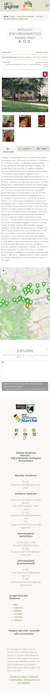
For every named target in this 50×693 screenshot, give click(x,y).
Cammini (18, 608)
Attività (17, 611)
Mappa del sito (18, 630)
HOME (12, 16)
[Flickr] (34, 435)
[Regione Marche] (25, 408)
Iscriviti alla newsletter (27, 632)
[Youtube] (25, 435)
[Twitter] (16, 435)
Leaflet (34, 339)
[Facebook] (16, 431)
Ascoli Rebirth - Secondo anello (33, 57)
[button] (27, 306)
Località (18, 614)
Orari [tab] (43, 149)
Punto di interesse (25, 16)
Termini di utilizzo (18, 677)
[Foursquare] (25, 439)
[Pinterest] (33, 431)
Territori (18, 617)
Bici (16, 605)
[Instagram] (25, 431)
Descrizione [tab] (8, 152)
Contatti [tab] (26, 149)
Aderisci (18, 620)
